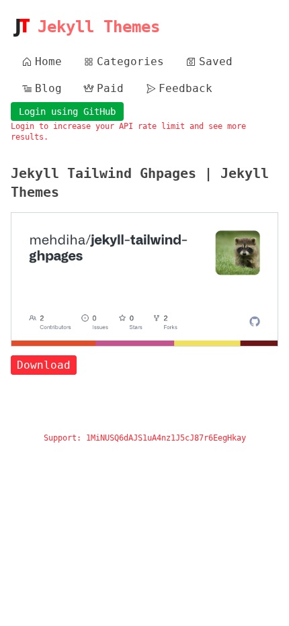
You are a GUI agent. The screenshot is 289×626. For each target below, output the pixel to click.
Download (44, 365)
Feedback (185, 88)
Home (48, 61)
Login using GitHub (67, 111)
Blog (48, 88)
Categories (130, 61)
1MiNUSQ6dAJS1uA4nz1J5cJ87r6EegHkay (166, 438)
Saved (216, 61)
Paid (110, 88)
